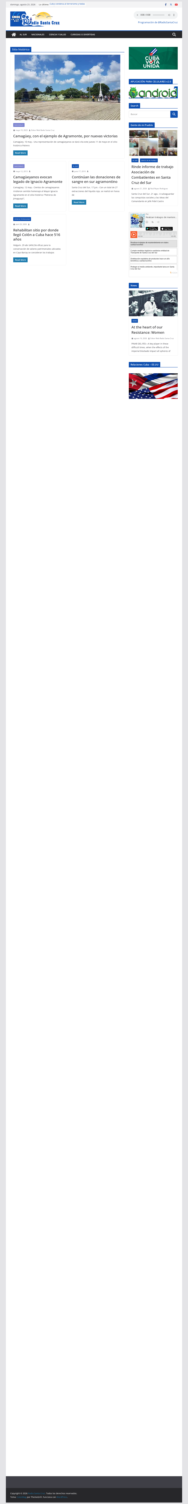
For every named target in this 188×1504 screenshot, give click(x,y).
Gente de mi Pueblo (149, 160)
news (135, 321)
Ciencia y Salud (57, 34)
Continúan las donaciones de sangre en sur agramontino (96, 179)
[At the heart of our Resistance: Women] (153, 303)
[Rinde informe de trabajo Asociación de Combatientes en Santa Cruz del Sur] (153, 143)
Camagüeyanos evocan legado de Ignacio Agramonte (37, 179)
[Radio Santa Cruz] (13, 34)
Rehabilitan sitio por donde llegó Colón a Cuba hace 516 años (36, 235)
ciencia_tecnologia (22, 219)
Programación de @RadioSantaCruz (158, 22)
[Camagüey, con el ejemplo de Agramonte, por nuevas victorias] (67, 87)
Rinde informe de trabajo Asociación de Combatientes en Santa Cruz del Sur (152, 174)
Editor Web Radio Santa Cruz (42, 130)
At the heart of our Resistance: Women (147, 330)
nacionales (37, 34)
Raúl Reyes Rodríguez (159, 188)
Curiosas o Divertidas (83, 34)
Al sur (23, 34)
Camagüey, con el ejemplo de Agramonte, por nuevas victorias (65, 135)
